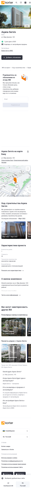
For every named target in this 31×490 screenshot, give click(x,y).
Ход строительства (18, 67)
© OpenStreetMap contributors (23, 196)
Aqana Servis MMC (7, 51)
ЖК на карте (6, 67)
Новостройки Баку (7, 160)
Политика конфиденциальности (12, 461)
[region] (15, 181)
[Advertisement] (15, 128)
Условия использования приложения (13, 464)
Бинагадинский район (21, 160)
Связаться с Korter (7, 449)
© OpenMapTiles (12, 196)
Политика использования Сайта (12, 467)
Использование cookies (9, 458)
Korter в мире (5, 446)
